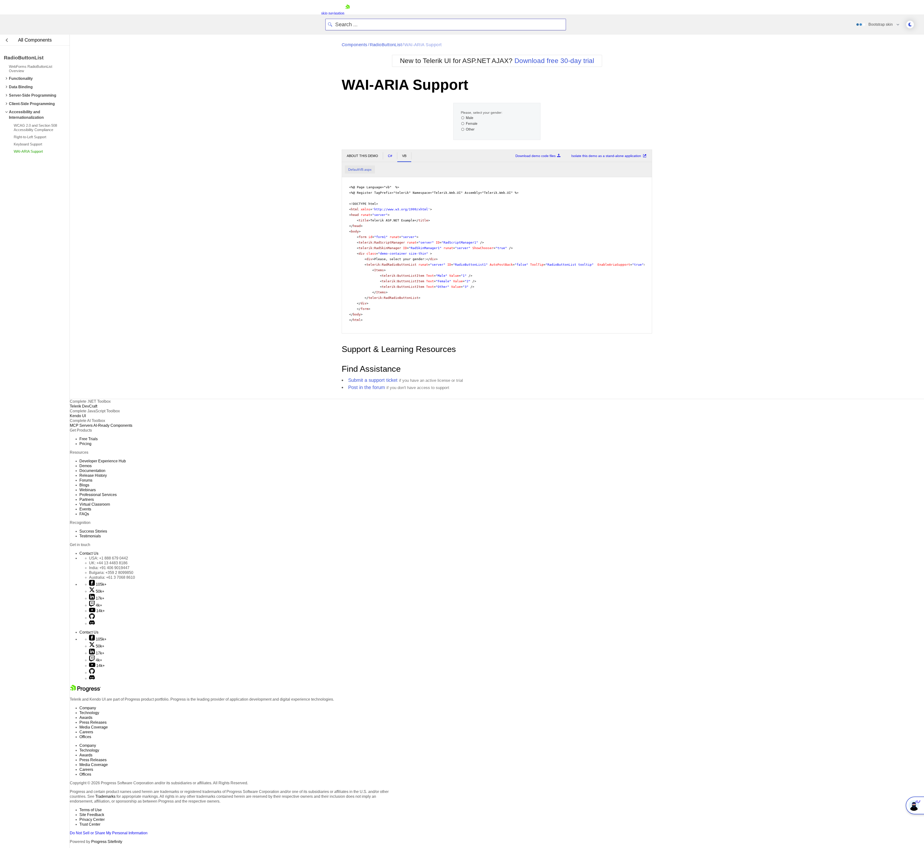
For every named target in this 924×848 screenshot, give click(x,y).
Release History (93, 475)
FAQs (84, 514)
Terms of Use (90, 810)
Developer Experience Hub (102, 461)
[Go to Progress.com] (85, 691)
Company (87, 708)
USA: (108, 558)
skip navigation (332, 13)
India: (109, 568)
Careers (86, 732)
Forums (85, 480)
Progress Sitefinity (106, 842)
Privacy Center (92, 819)
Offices (85, 737)
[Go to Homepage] (347, 13)
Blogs (84, 485)
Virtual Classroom (94, 504)
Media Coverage (93, 727)
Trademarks (105, 796)
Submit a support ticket (373, 380)
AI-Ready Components (112, 425)
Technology (89, 713)
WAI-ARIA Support (423, 44)
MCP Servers (81, 425)
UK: (108, 563)
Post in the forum (366, 387)
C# (390, 156)
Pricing (85, 444)
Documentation (92, 471)
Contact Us (88, 553)
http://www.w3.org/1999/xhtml (401, 209)
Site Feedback (91, 815)
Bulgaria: (111, 573)
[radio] (467, 118)
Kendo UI (78, 416)
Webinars (87, 490)
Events (85, 509)
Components (354, 44)
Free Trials (88, 439)
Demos (85, 466)
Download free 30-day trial (554, 60)
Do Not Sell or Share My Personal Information (109, 833)
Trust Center (89, 824)
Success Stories (93, 531)
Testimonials (90, 536)
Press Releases (93, 722)
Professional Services (98, 495)
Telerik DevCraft (83, 406)
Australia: (112, 577)
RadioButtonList (386, 44)
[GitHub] (92, 618)
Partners (86, 499)
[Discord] (92, 624)
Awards (85, 718)
